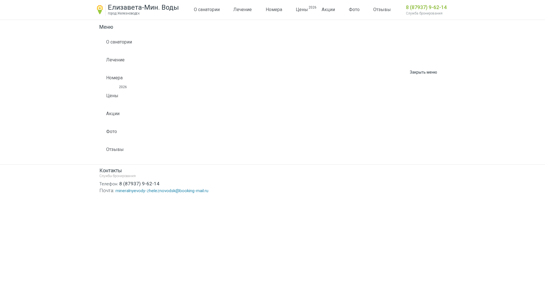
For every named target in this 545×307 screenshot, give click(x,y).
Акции (328, 9)
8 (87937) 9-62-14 (426, 7)
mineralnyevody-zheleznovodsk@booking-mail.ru (153, 190)
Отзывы (382, 9)
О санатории (207, 9)
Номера (274, 9)
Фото (354, 9)
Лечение (242, 9)
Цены (302, 8)
